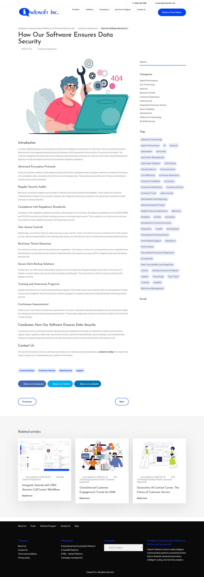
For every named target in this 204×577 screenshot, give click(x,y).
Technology (158, 276)
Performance (147, 247)
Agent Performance (149, 80)
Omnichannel (146, 113)
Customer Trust (148, 193)
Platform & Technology (150, 117)
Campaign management (72, 558)
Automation (146, 151)
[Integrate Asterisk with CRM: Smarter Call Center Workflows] (44, 455)
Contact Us (65, 526)
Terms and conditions (27, 554)
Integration (146, 229)
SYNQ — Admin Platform (72, 554)
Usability (157, 282)
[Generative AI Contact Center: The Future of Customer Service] (159, 455)
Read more (27, 496)
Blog (77, 526)
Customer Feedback (150, 181)
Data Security (66, 370)
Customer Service (47, 370)
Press (33, 526)
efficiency (176, 211)
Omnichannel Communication (154, 235)
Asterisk (144, 89)
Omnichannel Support (151, 241)
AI (164, 145)
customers (169, 181)
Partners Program (48, 526)
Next (121, 402)
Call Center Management (152, 157)
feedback (145, 217)
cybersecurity (166, 193)
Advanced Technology (151, 139)
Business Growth (147, 93)
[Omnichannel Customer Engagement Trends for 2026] (101, 455)
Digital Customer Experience (154, 211)
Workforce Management (152, 288)
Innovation (170, 217)
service (144, 270)
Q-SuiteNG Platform (70, 550)
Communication (26, 370)
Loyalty (159, 229)
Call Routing (170, 163)
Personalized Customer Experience (157, 253)
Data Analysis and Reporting (154, 199)
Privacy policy (24, 558)
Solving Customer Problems (165, 270)
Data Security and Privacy (153, 205)
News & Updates (147, 109)
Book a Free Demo (172, 12)
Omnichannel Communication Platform (78, 546)
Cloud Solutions (148, 169)
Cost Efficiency (148, 175)
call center (161, 151)
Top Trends (173, 276)
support (79, 370)
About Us (22, 526)
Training (145, 282)
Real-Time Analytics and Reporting (157, 265)
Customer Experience (47, 49)
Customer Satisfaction (151, 187)
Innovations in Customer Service (156, 223)
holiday (157, 217)
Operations (170, 241)
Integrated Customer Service (153, 105)
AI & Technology (147, 85)
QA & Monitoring (147, 121)
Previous (27, 402)
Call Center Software (150, 163)
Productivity (147, 259)
